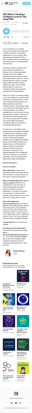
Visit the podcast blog (10, 163)
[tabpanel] (16, 148)
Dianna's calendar (8, 183)
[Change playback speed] (12, 37)
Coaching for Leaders (7, 353)
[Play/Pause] (6, 31)
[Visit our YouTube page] (16, 403)
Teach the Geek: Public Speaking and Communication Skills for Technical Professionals (9, 311)
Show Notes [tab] (7, 43)
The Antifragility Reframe (8, 329)
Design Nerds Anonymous (21, 376)
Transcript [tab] (25, 43)
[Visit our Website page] (20, 403)
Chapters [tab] (15, 43)
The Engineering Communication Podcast (8, 377)
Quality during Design (13, 3)
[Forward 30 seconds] (8, 37)
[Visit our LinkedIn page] (12, 403)
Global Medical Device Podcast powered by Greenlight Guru (22, 355)
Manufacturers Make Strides (21, 308)
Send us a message (9, 166)
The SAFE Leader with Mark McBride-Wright (22, 330)
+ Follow (26, 3)
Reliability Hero (21, 284)
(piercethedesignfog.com (11, 203)
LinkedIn (5, 224)
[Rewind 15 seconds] (5, 37)
